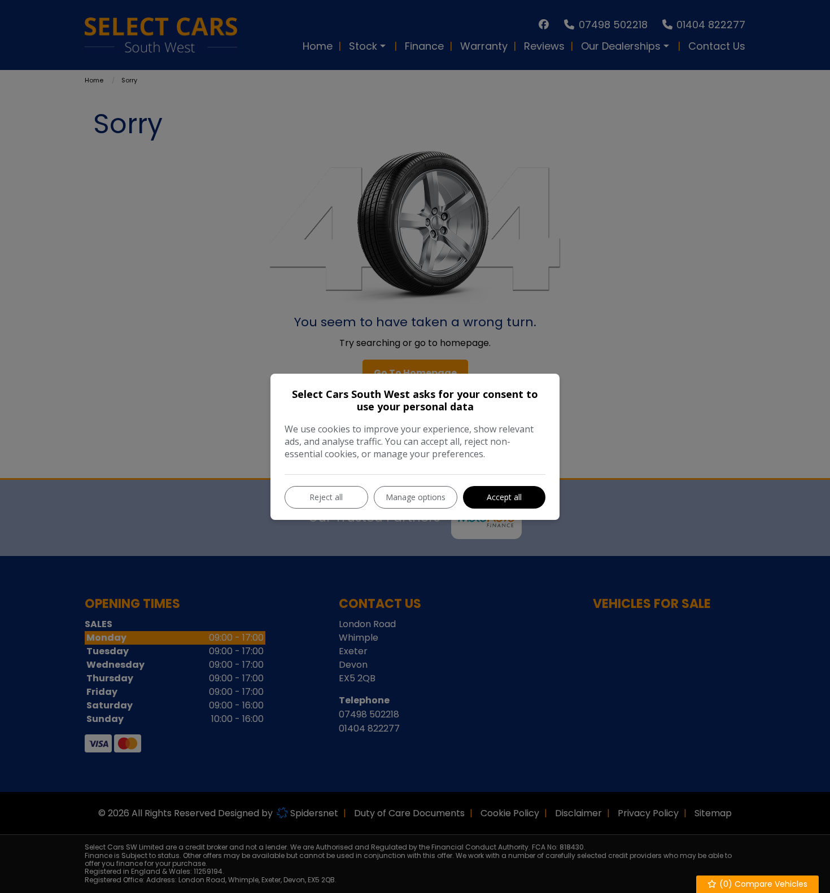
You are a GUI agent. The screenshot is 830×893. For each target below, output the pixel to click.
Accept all (504, 497)
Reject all (326, 497)
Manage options (415, 497)
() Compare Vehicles (762, 884)
